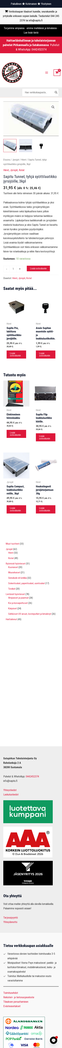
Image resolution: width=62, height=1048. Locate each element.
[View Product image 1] (10, 145)
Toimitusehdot (10, 992)
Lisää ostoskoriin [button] (15, 354)
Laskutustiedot (11, 794)
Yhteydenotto (10, 922)
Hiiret (23, 159)
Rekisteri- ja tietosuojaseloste (18, 997)
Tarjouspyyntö (10, 917)
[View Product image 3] (41, 145)
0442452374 (39, 49)
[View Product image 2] (25, 145)
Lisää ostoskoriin (38, 268)
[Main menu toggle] (46, 72)
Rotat (21, 170)
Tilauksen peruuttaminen (15, 1001)
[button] (53, 107)
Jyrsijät (15, 159)
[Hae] (56, 92)
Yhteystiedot (10, 790)
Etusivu (6, 159)
